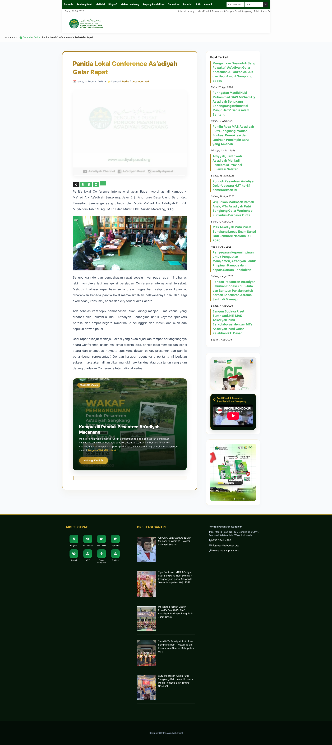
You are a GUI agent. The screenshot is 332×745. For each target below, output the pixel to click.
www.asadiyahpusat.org (225, 550)
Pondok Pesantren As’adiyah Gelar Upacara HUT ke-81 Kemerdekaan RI (234, 185)
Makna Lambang (130, 4)
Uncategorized (140, 81)
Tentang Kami (84, 4)
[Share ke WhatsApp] (96, 184)
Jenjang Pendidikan (153, 4)
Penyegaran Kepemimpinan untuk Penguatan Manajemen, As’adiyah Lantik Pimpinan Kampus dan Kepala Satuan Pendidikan (234, 261)
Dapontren (173, 4)
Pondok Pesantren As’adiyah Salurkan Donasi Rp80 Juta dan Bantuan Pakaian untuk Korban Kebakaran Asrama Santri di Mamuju (234, 290)
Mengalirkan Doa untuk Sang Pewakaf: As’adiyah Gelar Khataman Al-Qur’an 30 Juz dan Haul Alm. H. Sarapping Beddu (234, 72)
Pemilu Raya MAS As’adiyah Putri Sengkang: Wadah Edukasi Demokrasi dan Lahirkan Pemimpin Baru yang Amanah (233, 135)
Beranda (68, 4)
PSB (198, 4)
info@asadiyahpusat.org (225, 545)
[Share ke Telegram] (103, 184)
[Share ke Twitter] (89, 184)
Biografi (112, 4)
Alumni (208, 4)
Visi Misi (100, 4)
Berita (37, 37)
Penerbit (187, 4)
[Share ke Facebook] (83, 184)
